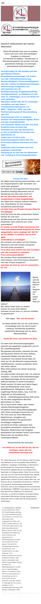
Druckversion (9, 508)
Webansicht (35, 508)
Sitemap (18, 508)
